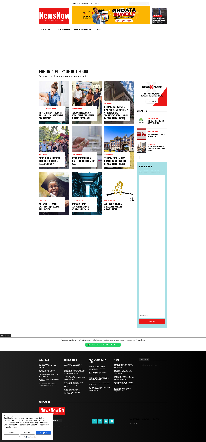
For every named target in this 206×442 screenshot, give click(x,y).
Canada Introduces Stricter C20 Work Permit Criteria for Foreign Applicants (124, 378)
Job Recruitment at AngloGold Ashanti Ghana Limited (113, 206)
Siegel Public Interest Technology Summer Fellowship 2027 (49, 161)
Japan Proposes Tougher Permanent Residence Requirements (122, 389)
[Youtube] (111, 421)
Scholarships (77, 200)
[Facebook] (94, 421)
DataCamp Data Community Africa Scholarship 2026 (80, 206)
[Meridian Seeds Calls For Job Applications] (141, 121)
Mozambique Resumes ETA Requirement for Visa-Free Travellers (123, 372)
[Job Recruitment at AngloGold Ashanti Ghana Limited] (119, 193)
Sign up (152, 321)
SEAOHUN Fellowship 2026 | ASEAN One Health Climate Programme (83, 115)
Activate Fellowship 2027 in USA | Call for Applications (49, 206)
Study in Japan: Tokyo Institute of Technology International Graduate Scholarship (72, 391)
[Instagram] (100, 421)
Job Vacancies (110, 200)
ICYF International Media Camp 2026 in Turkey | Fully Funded (157, 148)
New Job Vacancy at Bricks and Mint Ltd (156, 135)
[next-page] (141, 157)
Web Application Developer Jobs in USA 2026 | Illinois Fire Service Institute (99, 378)
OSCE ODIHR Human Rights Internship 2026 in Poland (159, 20)
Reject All (27, 433)
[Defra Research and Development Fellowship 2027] (87, 147)
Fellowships (44, 154)
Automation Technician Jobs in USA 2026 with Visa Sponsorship (99, 389)
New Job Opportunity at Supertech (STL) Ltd (47, 371)
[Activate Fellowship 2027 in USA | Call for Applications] (54, 193)
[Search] (147, 3)
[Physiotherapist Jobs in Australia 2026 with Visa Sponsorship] (54, 102)
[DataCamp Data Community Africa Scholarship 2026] (87, 193)
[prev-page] (138, 157)
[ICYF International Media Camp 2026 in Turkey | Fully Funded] (141, 147)
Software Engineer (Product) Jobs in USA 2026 (99, 373)
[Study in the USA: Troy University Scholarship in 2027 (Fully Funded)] (119, 147)
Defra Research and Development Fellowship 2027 (83, 161)
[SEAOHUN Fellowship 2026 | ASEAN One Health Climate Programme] (87, 102)
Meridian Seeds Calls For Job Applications (156, 122)
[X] (106, 421)
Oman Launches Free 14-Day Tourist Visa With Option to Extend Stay (124, 366)
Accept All (43, 433)
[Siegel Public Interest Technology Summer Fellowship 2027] (54, 147)
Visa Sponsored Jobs (47, 109)
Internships (157, 16)
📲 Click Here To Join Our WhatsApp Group (103, 345)
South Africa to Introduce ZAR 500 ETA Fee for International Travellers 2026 (124, 384)
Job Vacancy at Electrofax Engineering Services (48, 384)
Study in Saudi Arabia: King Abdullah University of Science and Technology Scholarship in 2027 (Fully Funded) (116, 112)
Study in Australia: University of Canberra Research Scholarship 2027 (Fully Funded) (74, 384)
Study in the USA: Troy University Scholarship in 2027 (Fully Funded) (115, 161)
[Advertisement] (103, 48)
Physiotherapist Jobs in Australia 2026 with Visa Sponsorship (51, 115)
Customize (11, 433)
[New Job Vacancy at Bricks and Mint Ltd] (141, 134)
